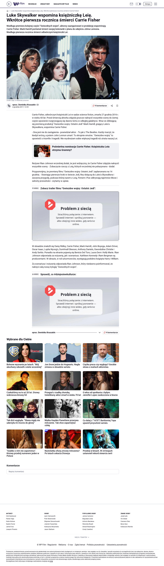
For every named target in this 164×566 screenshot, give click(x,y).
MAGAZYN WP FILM (61, 4)
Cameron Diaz (125, 521)
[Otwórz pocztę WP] (131, 4)
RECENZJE (32, 4)
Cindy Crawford (87, 529)
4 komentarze (101, 106)
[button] (138, 4)
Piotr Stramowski (49, 519)
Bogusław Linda (87, 519)
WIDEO (75, 4)
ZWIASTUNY (45, 4)
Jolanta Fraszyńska (50, 524)
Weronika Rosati (87, 524)
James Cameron (87, 516)
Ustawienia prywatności (116, 545)
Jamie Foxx (10, 527)
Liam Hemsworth (49, 516)
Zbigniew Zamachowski (52, 521)
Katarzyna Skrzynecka (51, 527)
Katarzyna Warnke (127, 527)
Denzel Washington (88, 527)
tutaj (51, 561)
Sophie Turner (10, 524)
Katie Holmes (10, 521)
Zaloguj (147, 4)
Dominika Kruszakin (27, 105)
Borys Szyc (124, 524)
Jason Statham (49, 529)
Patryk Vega (10, 519)
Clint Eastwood (11, 516)
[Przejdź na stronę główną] (9, 6)
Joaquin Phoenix (11, 529)
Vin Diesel (124, 519)
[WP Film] (20, 4)
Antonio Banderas (88, 521)
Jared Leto (124, 516)
